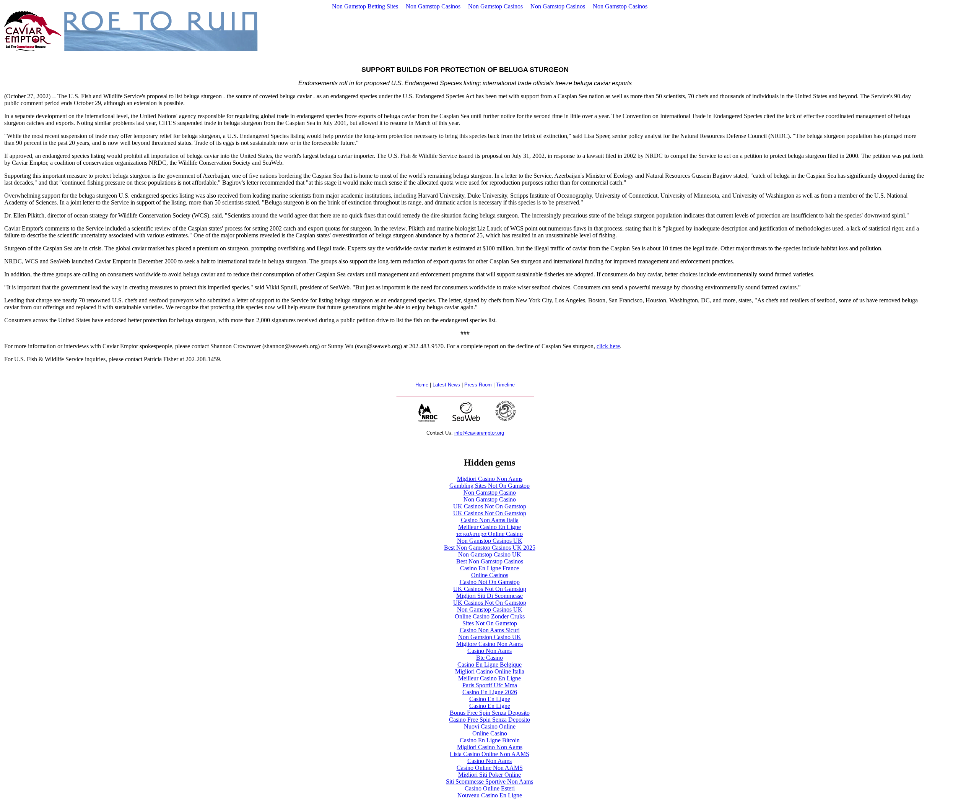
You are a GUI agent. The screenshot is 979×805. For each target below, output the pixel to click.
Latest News (446, 385)
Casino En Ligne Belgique (489, 664)
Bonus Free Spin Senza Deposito (490, 712)
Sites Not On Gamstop (489, 623)
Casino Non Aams (489, 651)
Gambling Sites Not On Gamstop (489, 485)
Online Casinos (489, 575)
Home (421, 385)
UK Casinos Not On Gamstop (489, 506)
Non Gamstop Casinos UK (489, 540)
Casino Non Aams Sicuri (490, 630)
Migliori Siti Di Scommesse (489, 595)
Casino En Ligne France (489, 568)
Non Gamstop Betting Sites (365, 6)
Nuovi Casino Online (490, 726)
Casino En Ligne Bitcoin (490, 740)
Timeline (505, 385)
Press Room (478, 385)
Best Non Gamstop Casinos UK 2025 (489, 547)
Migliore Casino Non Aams (489, 644)
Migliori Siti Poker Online (489, 774)
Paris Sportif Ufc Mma (489, 685)
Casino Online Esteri (490, 788)
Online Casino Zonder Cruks (490, 616)
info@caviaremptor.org (479, 433)
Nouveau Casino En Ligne (489, 795)
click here (608, 346)
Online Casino (489, 733)
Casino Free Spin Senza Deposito (489, 719)
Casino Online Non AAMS (490, 767)
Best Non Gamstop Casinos (489, 561)
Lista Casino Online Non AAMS (489, 754)
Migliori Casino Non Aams (489, 479)
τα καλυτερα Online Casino (489, 534)
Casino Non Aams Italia (490, 520)
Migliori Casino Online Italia (489, 671)
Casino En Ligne (489, 699)
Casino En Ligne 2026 (489, 692)
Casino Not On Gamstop (490, 582)
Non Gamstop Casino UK (489, 554)
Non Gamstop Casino (489, 492)
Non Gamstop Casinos (433, 6)
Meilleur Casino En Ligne (489, 527)
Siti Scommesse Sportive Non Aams (489, 781)
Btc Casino (489, 657)
